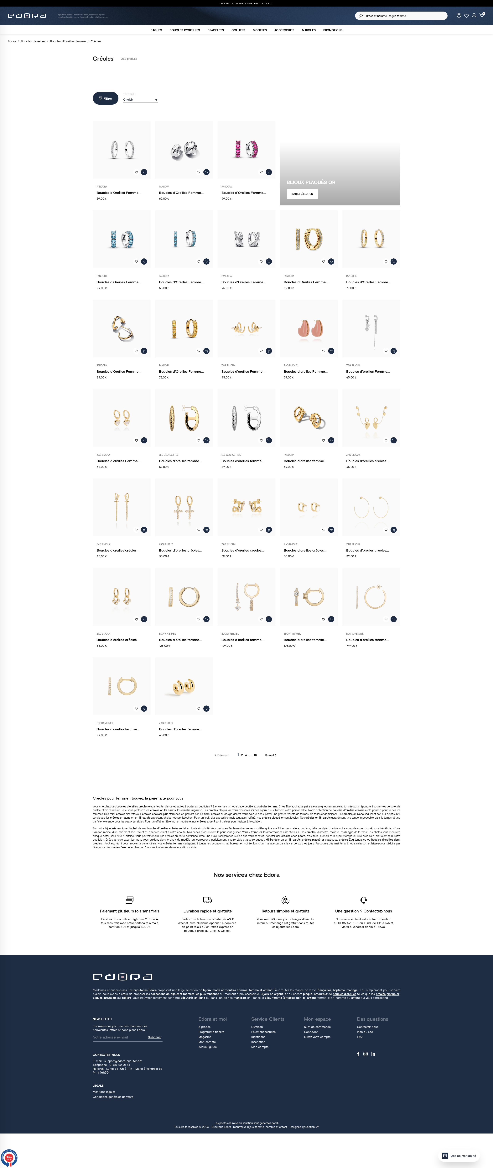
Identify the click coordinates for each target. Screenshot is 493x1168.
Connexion (311, 1032)
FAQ (360, 1037)
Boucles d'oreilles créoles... (367, 461)
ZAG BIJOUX (228, 365)
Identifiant (258, 1037)
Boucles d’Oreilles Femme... (181, 282)
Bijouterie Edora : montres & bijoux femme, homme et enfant (249, 1127)
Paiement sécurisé (263, 1032)
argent (311, 998)
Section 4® (312, 1127)
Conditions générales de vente (113, 1097)
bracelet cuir (292, 998)
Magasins (205, 1037)
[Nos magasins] (459, 15)
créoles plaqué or (388, 994)
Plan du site (365, 1032)
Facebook (358, 1054)
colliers (126, 998)
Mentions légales (104, 1092)
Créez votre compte (317, 1037)
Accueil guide (208, 1047)
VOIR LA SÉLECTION (302, 194)
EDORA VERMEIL (167, 633)
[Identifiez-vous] (474, 15)
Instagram (365, 1054)
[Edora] (122, 977)
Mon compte (207, 1042)
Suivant (271, 755)
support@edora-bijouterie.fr (123, 1061)
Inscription (258, 1042)
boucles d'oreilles (344, 994)
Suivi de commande (317, 1027)
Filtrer (108, 98)
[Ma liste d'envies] (466, 16)
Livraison (257, 1027)
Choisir (140, 99)
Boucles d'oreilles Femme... (243, 371)
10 (255, 755)
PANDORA (102, 186)
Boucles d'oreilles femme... (180, 461)
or (304, 998)
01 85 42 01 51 (119, 1065)
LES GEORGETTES (168, 454)
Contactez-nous (367, 1027)
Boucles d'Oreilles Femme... (119, 192)
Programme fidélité (211, 1032)
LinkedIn (373, 1054)
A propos (204, 1027)
